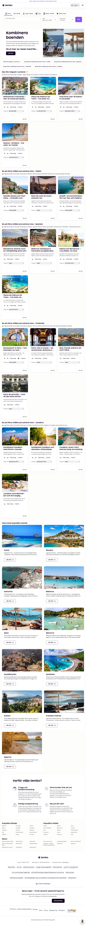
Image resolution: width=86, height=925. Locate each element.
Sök (78, 19)
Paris (72, 825)
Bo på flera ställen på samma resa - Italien (37, 61)
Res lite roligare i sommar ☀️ (12, 61)
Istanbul (45, 834)
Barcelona (59, 828)
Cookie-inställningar (44, 883)
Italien (3, 828)
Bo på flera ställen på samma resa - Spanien (67, 61)
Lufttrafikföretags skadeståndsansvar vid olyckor (47, 872)
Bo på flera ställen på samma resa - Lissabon (48, 66)
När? (43, 18)
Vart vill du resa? (10, 18)
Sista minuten (19, 841)
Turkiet (31, 825)
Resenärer (63, 18)
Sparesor (73, 843)
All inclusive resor (47, 841)
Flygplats (5, 111)
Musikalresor (33, 847)
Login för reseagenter (70, 867)
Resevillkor (11, 867)
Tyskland (4, 830)
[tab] (8, 14)
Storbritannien (19, 832)
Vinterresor (32, 841)
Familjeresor (19, 847)
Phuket (59, 830)
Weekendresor (33, 843)
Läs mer (10, 53)
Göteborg (45, 832)
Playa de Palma (47, 828)
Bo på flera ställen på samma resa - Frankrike (17, 66)
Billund (58, 825)
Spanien (4, 825)
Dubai (58, 832)
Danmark (18, 825)
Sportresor (60, 843)
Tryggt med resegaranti (44, 867)
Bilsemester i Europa (7, 847)
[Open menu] (82, 5)
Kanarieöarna (33, 832)
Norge (17, 834)
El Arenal (59, 834)
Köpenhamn (74, 832)
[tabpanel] (43, 19)
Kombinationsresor (62, 841)
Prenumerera (58, 900)
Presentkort (72, 878)
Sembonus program (16, 878)
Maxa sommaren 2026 (7, 841)
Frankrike (18, 828)
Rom (44, 830)
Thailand (32, 830)
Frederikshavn (74, 830)
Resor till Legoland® (76, 841)
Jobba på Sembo (28, 867)
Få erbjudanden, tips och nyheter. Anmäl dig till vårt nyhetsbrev (46, 878)
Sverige (18, 830)
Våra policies (70, 872)
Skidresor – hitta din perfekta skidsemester (49, 844)
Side (72, 834)
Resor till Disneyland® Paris (7, 844)
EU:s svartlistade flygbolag (21, 872)
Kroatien (32, 834)
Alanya (45, 825)
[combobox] (22, 20)
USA (3, 832)
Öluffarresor (19, 843)
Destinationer (57, 867)
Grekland (32, 828)
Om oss (19, 867)
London (73, 828)
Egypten (4, 834)
